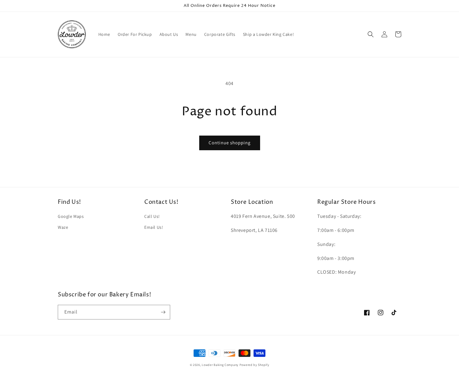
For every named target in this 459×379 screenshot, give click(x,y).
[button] (371, 34)
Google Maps (71, 216)
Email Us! (153, 227)
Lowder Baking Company (220, 365)
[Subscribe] (163, 312)
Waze (63, 227)
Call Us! (152, 216)
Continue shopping (230, 143)
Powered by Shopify (254, 365)
